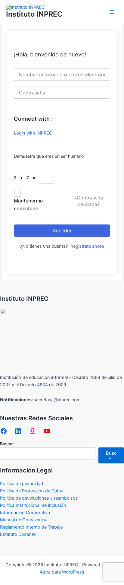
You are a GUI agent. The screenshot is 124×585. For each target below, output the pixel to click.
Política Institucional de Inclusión (33, 505)
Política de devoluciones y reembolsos (39, 498)
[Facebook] (3, 431)
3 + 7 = (26, 177)
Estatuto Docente (18, 534)
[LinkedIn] (18, 431)
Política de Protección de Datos (32, 491)
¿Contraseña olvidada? (88, 201)
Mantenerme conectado (28, 204)
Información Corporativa (25, 512)
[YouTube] (47, 431)
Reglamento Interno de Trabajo (31, 527)
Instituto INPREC (34, 14)
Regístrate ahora (87, 246)
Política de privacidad (21, 483)
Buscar (7, 443)
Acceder (62, 230)
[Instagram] (32, 431)
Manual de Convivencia (24, 520)
